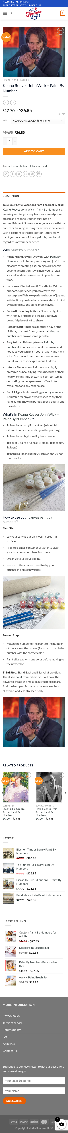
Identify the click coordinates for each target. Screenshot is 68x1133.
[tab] (34, 195)
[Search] (11, 13)
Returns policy (12, 1029)
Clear (62, 114)
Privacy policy (11, 1015)
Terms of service (12, 1022)
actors (12, 166)
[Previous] (2, 800)
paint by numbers (24, 250)
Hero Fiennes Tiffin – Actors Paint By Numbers (47, 812)
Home (7, 80)
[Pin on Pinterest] (32, 174)
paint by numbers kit (50, 237)
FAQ (6, 1036)
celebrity (32, 166)
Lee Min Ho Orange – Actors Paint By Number (14, 812)
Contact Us (10, 1050)
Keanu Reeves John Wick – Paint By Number (30, 209)
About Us (9, 1043)
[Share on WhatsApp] (6, 174)
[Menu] (5, 13)
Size (5, 120)
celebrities (21, 166)
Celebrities (21, 80)
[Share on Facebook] (13, 174)
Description (11, 195)
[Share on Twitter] (19, 174)
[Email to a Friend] (26, 174)
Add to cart (34, 151)
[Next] (65, 800)
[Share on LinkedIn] (39, 174)
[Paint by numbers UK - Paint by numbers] (34, 13)
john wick (43, 166)
